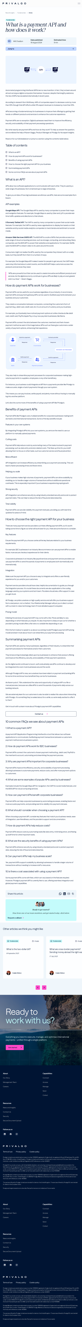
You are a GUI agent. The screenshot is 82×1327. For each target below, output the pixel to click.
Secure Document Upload (12, 1121)
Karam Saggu (30, 132)
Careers (6, 1087)
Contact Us (7, 1112)
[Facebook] (10, 1134)
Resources (7, 1103)
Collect (45, 1095)
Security (6, 1116)
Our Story (6, 1078)
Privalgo (69, 384)
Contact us (39, 714)
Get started (12, 1047)
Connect (46, 1078)
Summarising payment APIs (19, 168)
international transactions (26, 419)
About (5, 1073)
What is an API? (14, 152)
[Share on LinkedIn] (64, 893)
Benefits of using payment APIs (20, 160)
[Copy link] (73, 893)
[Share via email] (68, 893)
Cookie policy (34, 1152)
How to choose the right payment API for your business (30, 164)
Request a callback (15, 918)
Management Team (10, 1082)
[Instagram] (16, 1134)
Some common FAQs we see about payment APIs (28, 172)
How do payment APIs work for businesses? (25, 156)
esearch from (21, 102)
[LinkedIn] (4, 1134)
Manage (45, 1087)
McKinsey (30, 102)
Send (44, 1091)
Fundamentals (22, 13)
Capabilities (47, 1073)
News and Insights (9, 1107)
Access (45, 1082)
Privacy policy (21, 1152)
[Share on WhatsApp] (60, 893)
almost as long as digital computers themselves (24, 93)
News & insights (10, 13)
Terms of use (7, 1152)
